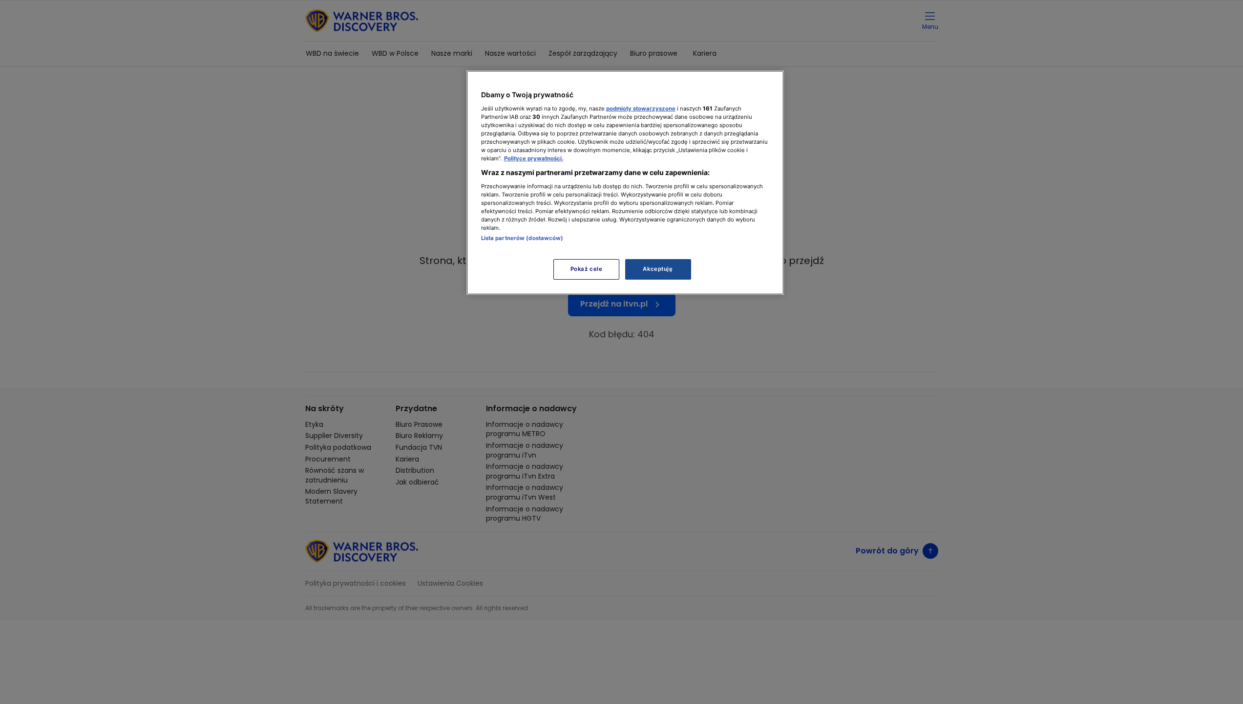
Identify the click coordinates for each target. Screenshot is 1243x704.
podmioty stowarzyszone (640, 108)
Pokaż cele (586, 268)
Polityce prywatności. (533, 158)
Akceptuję (658, 268)
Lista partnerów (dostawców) (522, 238)
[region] (625, 182)
